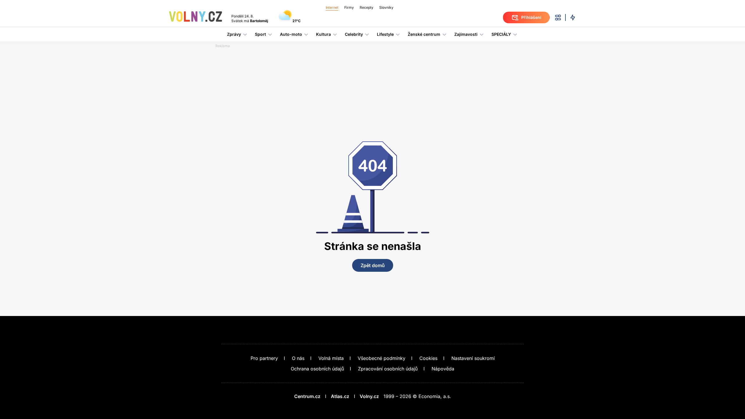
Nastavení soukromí (473, 358)
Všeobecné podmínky (381, 358)
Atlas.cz (340, 396)
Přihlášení (531, 17)
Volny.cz (369, 396)
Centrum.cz (307, 396)
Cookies (428, 358)
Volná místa (331, 358)
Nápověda (443, 369)
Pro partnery (264, 358)
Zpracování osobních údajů (388, 369)
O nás (298, 358)
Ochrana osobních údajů (317, 369)
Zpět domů (373, 265)
